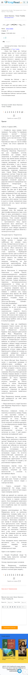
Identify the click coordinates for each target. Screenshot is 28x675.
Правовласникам (13, 589)
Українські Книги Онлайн (7, 10)
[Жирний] (3, 607)
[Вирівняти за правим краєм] (15, 607)
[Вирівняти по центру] (12, 607)
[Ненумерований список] (18, 607)
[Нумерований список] (20, 607)
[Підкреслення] (7, 607)
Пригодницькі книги (17, 10)
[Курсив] (5, 607)
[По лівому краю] (10, 607)
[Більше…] (23, 607)
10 (22, 112)
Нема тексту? (4, 589)
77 (14, 115)
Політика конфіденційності (15, 670)
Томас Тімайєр (9, 28)
